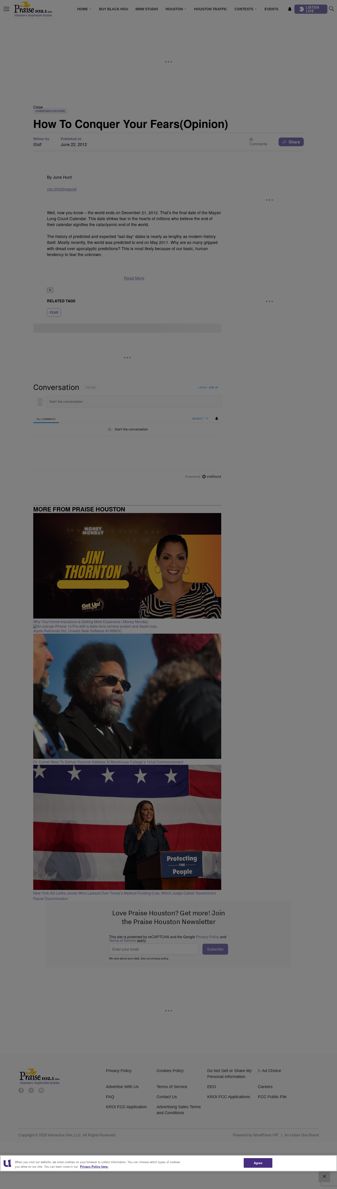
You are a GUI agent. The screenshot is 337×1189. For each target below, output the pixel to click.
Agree (258, 1163)
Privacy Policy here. (94, 1166)
